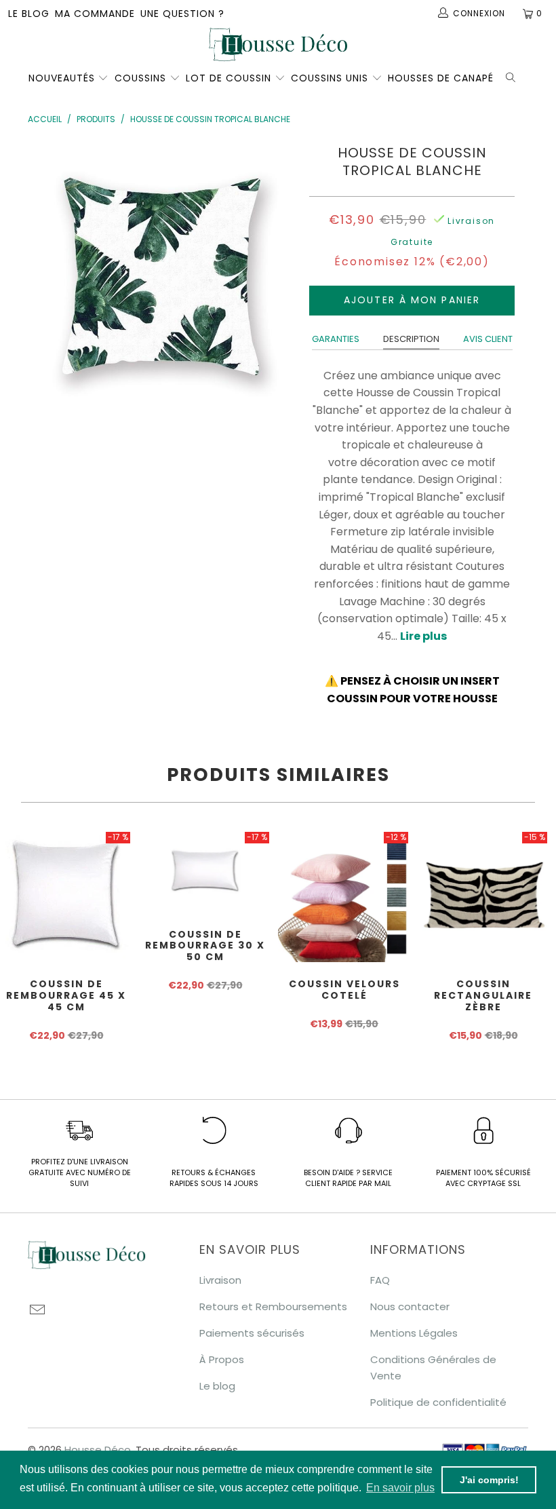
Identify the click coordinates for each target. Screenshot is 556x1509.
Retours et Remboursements (273, 1306)
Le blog (28, 13)
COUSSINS (140, 78)
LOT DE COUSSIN (230, 78)
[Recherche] (513, 76)
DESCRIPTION (411, 338)
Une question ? (182, 13)
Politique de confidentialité (438, 1402)
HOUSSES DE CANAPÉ (441, 78)
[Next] (281, 275)
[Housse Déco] (278, 44)
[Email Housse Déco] (38, 1311)
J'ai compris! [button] (489, 1479)
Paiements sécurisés (251, 1333)
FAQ (380, 1280)
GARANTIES (335, 338)
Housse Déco (97, 1450)
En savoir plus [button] (400, 1487)
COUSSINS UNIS (329, 78)
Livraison (220, 1280)
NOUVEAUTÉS (61, 78)
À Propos (221, 1359)
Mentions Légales (414, 1333)
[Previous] (41, 275)
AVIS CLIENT (488, 338)
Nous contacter (410, 1306)
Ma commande (95, 13)
